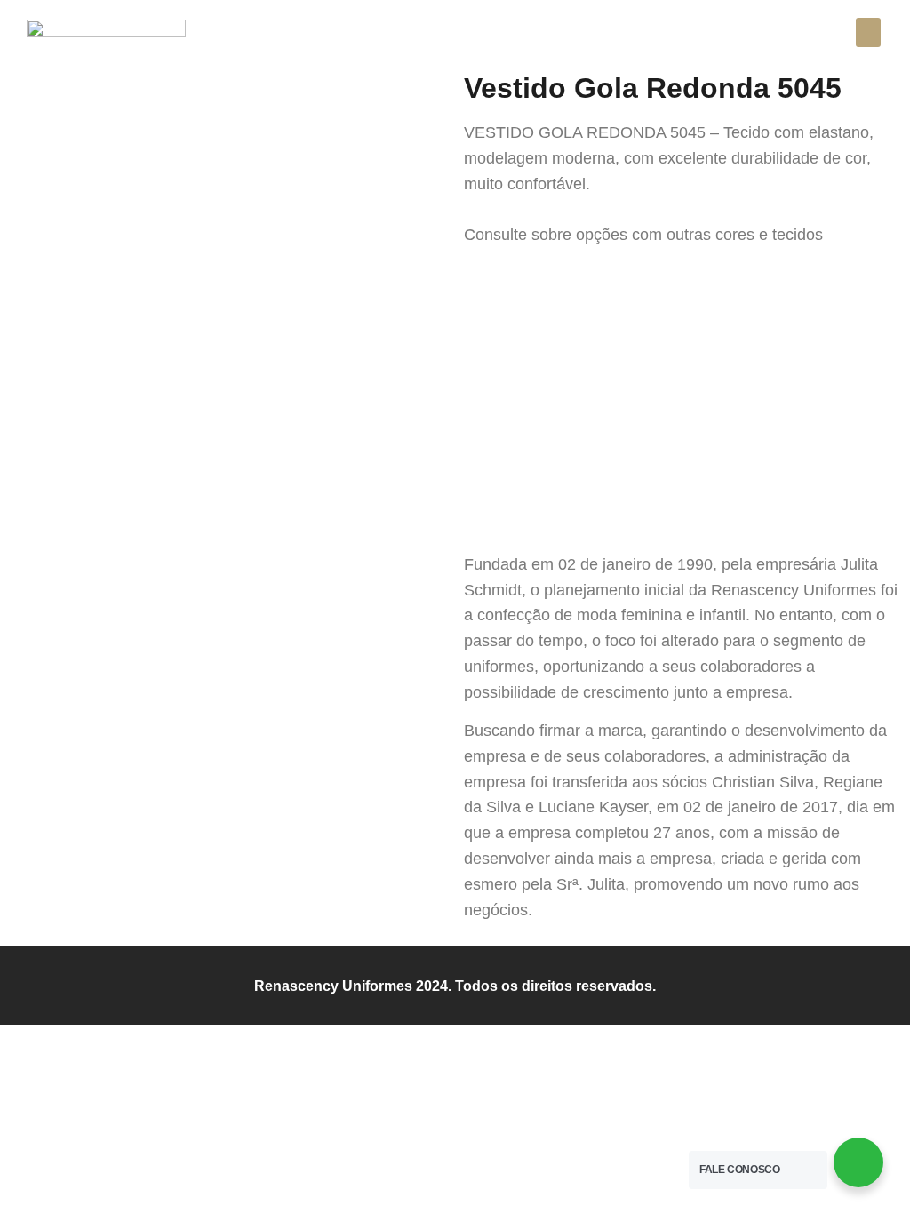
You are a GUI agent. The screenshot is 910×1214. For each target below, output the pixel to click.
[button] (868, 32)
